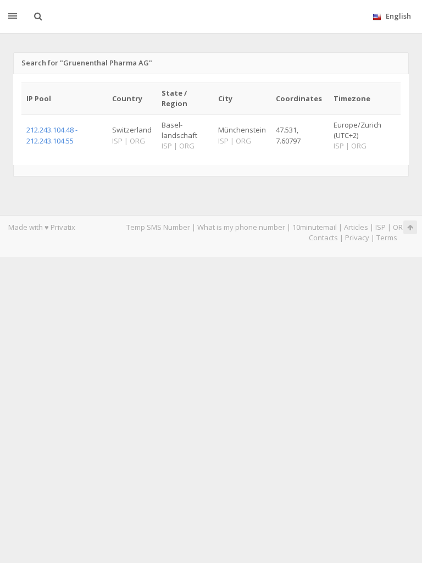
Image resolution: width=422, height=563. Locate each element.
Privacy (357, 237)
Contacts (323, 237)
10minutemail (314, 227)
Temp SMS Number (158, 227)
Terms (386, 237)
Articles (356, 227)
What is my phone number (241, 227)
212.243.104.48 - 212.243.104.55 (51, 135)
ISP (380, 227)
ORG (400, 227)
